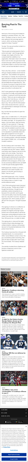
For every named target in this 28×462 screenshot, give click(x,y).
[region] (14, 443)
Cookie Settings (14, 450)
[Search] (23, 12)
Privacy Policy (6, 447)
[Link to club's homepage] (3, 11)
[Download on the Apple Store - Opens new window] (8, 422)
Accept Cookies (14, 459)
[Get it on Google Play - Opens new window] (19, 423)
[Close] (26, 426)
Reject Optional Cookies (14, 454)
